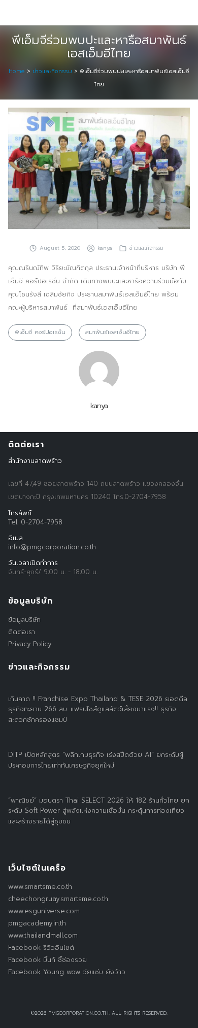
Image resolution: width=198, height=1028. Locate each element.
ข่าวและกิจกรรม (52, 71)
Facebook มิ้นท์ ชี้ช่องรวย (47, 960)
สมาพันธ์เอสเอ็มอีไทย (112, 332)
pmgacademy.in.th (37, 923)
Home (17, 71)
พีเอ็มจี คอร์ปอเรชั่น (40, 332)
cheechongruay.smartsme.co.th (58, 899)
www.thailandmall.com (43, 935)
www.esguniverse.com (44, 911)
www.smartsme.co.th (40, 886)
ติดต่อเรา (21, 632)
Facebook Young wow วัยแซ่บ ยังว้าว (66, 972)
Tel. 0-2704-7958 (35, 522)
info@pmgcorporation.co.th (52, 547)
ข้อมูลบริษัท (24, 619)
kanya (104, 248)
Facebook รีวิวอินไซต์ (41, 947)
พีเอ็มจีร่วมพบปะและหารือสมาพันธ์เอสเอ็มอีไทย (99, 46)
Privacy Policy (29, 644)
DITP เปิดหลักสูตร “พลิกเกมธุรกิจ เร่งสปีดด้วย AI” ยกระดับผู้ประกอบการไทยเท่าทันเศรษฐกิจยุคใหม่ (95, 760)
